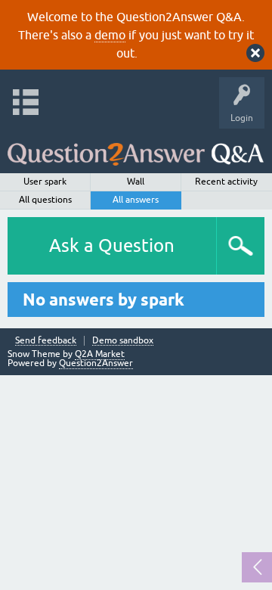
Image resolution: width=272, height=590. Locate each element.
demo (109, 35)
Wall (135, 181)
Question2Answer (96, 363)
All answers (136, 199)
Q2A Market (100, 354)
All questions (45, 199)
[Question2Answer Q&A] (136, 147)
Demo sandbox (122, 341)
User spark (44, 181)
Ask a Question (112, 245)
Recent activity (226, 181)
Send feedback (45, 341)
